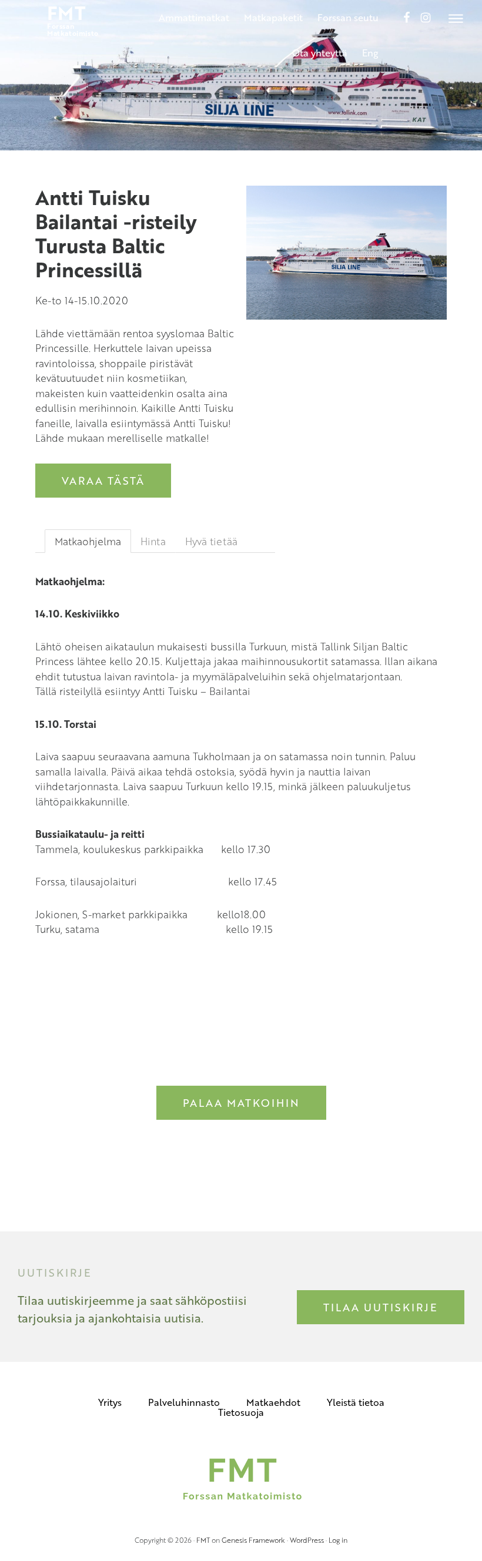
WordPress (307, 1540)
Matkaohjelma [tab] (88, 541)
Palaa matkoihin (241, 1102)
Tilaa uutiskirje (380, 1307)
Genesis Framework (253, 1540)
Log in (338, 1540)
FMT (203, 1540)
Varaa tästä (103, 480)
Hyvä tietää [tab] (211, 541)
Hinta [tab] (153, 541)
